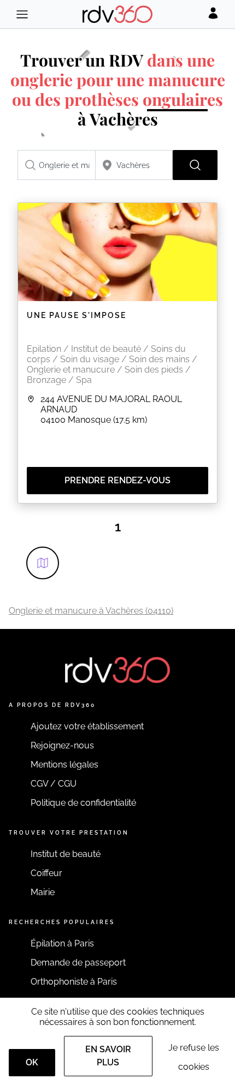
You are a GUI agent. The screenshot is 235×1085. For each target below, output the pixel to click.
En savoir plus (108, 1056)
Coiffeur (46, 873)
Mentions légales (64, 764)
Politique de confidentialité (83, 803)
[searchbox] (56, 165)
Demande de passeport (78, 962)
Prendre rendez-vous (117, 480)
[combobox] (56, 165)
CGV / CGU (54, 783)
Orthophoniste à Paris (74, 981)
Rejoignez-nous (62, 745)
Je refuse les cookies (193, 1057)
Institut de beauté (66, 854)
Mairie (43, 892)
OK (32, 1062)
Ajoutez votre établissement (87, 726)
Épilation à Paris (62, 943)
